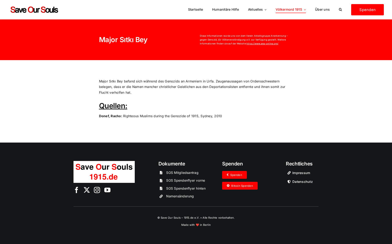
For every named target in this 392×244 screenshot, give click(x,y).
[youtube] (107, 190)
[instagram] (97, 190)
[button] (340, 9)
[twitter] (87, 190)
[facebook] (77, 190)
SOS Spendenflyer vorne (185, 180)
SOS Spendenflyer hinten (186, 188)
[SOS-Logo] (104, 163)
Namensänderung (180, 196)
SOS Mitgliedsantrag (182, 173)
